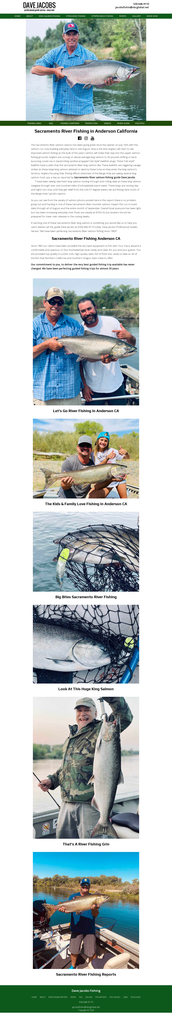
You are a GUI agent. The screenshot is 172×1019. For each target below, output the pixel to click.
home (17, 16)
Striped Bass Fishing (102, 16)
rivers (122, 16)
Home (34, 997)
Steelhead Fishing (75, 16)
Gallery (88, 997)
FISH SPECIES (115, 997)
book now (152, 16)
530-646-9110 (141, 4)
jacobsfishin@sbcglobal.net (132, 7)
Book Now (135, 997)
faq (80, 997)
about (29, 16)
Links (125, 997)
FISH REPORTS (101, 997)
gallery (136, 16)
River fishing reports (58, 997)
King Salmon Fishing (49, 16)
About (42, 997)
